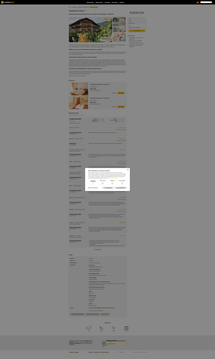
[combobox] (127, 169)
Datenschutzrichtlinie (112, 178)
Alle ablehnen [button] (108, 187)
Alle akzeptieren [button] (121, 187)
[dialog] (107, 179)
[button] (93, 187)
